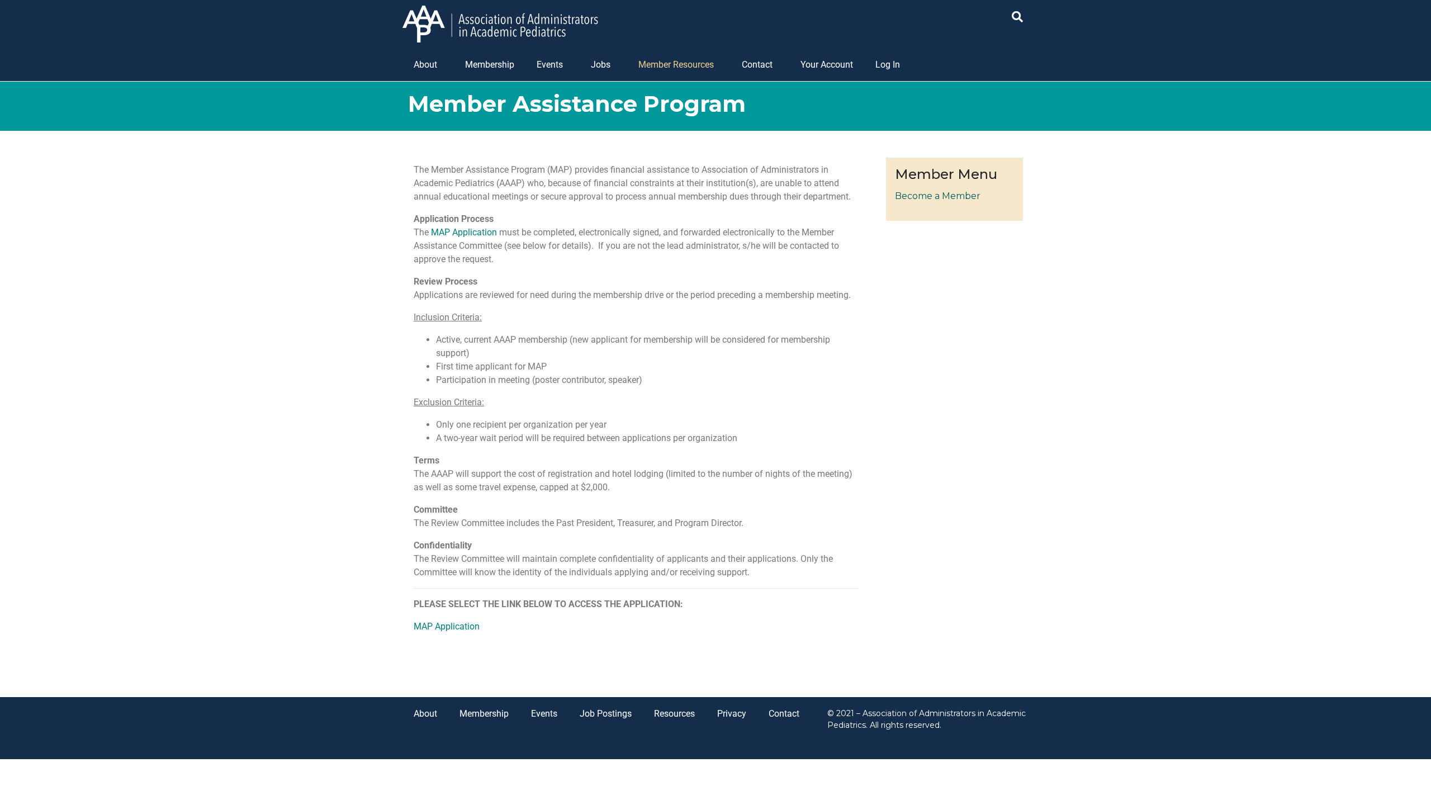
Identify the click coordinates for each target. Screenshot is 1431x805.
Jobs (600, 64)
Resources (674, 713)
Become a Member (937, 196)
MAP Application (464, 232)
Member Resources (676, 64)
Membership (489, 64)
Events (550, 64)
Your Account (826, 64)
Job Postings (606, 713)
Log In (887, 64)
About (425, 64)
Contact (757, 64)
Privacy (731, 713)
